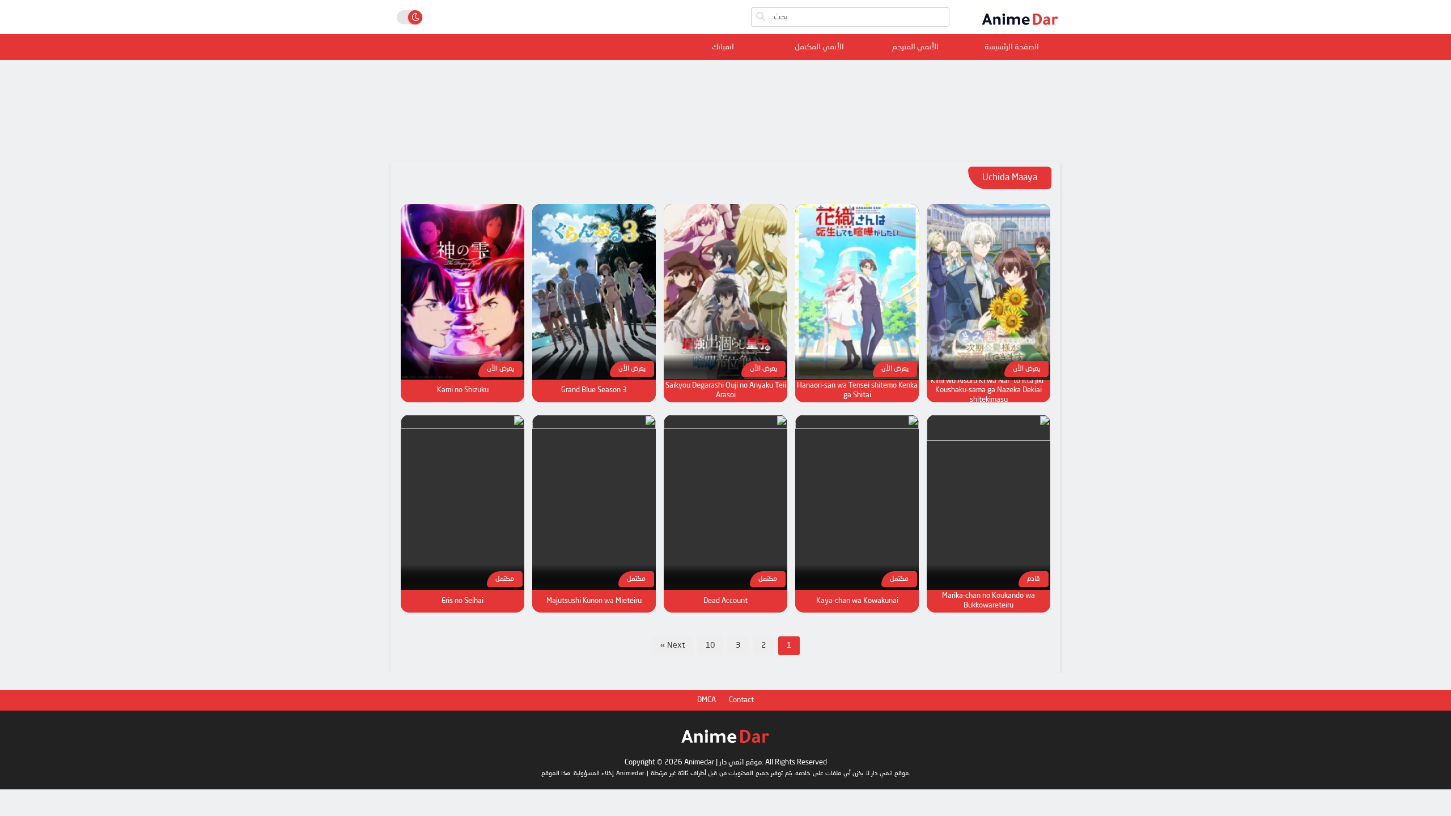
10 (710, 645)
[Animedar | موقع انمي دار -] (1020, 29)
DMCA (706, 700)
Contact (741, 700)
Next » (672, 645)
